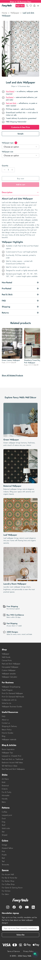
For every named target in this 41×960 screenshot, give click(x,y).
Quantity (5, 165)
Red (3, 858)
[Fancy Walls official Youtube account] (27, 907)
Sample (20, 133)
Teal (3, 861)
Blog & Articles (9, 745)
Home (4, 12)
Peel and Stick (11, 103)
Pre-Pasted (9, 97)
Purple (4, 854)
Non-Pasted (10, 91)
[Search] (27, 5)
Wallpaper (14, 12)
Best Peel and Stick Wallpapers (13, 769)
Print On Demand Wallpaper (12, 693)
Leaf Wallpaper (10, 534)
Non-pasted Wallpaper (10, 667)
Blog (3, 736)
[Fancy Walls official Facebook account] (14, 907)
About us (5, 719)
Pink (3, 851)
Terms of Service (13, 951)
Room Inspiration (8, 749)
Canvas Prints (7, 660)
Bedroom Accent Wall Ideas (12, 762)
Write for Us (6, 703)
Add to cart (20, 184)
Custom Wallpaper (8, 670)
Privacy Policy (28, 951)
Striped (4, 835)
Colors (5, 840)
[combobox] (20, 147)
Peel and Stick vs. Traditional (12, 759)
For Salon (5, 894)
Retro (4, 802)
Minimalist (5, 795)
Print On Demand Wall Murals (13, 696)
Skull (3, 825)
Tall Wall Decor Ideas (9, 765)
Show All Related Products (12, 375)
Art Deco (5, 779)
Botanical (5, 785)
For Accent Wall (8, 874)
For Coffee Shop (8, 884)
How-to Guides (7, 733)
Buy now (20, 178)
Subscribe (20, 934)
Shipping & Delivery (9, 726)
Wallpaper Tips (7, 752)
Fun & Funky (6, 792)
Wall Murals (6, 657)
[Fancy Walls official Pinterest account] (20, 907)
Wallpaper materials (9, 739)
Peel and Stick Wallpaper (11, 663)
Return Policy (7, 729)
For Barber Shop (8, 881)
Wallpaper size (7, 151)
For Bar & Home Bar (9, 877)
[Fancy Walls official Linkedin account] (33, 907)
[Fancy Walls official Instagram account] (8, 907)
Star (3, 831)
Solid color (6, 828)
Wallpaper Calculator (9, 677)
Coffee (4, 812)
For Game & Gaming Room (12, 887)
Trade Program (7, 690)
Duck (4, 818)
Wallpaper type (9, 142)
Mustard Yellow (7, 848)
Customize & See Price (20, 127)
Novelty (5, 798)
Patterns (5, 807)
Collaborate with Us (9, 700)
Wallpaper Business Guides (12, 706)
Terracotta (5, 864)
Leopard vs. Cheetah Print (11, 756)
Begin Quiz (20, 6)
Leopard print (7, 815)
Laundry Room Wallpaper (14, 583)
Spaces (5, 870)
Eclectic (5, 789)
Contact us (6, 723)
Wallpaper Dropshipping (11, 686)
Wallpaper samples (9, 673)
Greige (4, 845)
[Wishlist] (31, 6)
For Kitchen (6, 891)
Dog (3, 821)
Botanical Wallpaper (12, 485)
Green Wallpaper (11, 439)
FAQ (3, 716)
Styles (4, 774)
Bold (3, 782)
